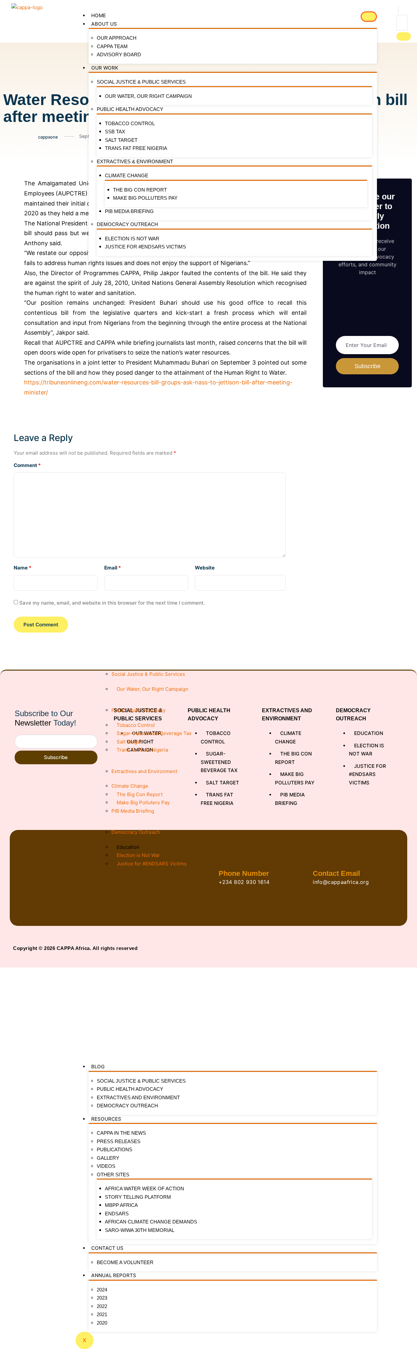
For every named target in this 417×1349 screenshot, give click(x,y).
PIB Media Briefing (129, 211)
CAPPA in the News (121, 1133)
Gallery (108, 1158)
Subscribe (56, 757)
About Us (104, 24)
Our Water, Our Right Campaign (148, 96)
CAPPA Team (112, 46)
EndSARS (117, 1213)
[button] (398, 10)
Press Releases (118, 1141)
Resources (106, 1119)
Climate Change (126, 175)
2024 (102, 1289)
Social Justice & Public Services (141, 82)
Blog (98, 1066)
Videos (106, 1166)
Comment (27, 465)
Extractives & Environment (135, 161)
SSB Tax (115, 131)
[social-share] (8, 183)
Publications (114, 1149)
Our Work (104, 68)
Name (22, 568)
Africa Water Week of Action (144, 1188)
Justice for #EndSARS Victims (145, 246)
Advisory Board (119, 54)
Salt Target (121, 140)
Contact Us (107, 1248)
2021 (102, 1314)
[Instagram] (391, 948)
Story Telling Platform (138, 1197)
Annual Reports (113, 1275)
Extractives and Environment (138, 1097)
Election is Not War (132, 238)
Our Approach (117, 38)
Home (98, 15)
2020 (102, 1323)
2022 (102, 1306)
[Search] (403, 36)
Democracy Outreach (127, 224)
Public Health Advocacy (130, 109)
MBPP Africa (121, 1205)
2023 (102, 1298)
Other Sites (113, 1174)
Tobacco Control (130, 123)
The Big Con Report (140, 190)
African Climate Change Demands (151, 1221)
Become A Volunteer (125, 1262)
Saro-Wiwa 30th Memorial (139, 1230)
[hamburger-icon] (369, 16)
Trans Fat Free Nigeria (136, 148)
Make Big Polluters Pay (145, 198)
